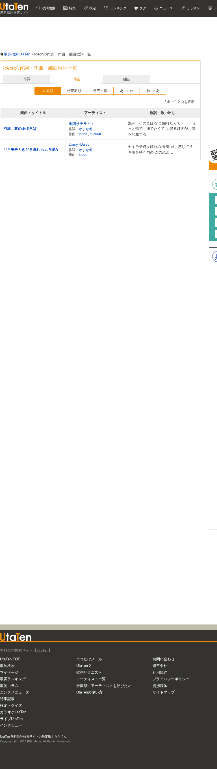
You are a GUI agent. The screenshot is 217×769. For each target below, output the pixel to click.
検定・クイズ (11, 705)
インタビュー (11, 725)
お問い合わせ (164, 659)
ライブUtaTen (11, 719)
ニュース (166, 8)
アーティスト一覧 (91, 679)
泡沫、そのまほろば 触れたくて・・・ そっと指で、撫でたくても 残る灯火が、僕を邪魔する (162, 128)
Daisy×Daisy (79, 144)
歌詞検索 (48, 8)
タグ (142, 8)
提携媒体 (160, 686)
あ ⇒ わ (126, 91)
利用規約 (160, 672)
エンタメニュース (14, 692)
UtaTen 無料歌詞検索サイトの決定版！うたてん (33, 736)
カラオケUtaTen (13, 712)
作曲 (77, 79)
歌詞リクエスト (89, 672)
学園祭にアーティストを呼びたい (103, 686)
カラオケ (193, 8)
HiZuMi (95, 134)
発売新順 (74, 91)
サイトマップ (164, 692)
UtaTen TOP (10, 659)
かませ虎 (85, 129)
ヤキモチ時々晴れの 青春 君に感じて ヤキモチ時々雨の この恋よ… (161, 149)
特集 (72, 8)
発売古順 (100, 91)
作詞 (27, 79)
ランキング (118, 8)
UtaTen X (84, 666)
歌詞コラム (9, 686)
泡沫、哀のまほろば (19, 128)
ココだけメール (89, 659)
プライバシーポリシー (171, 679)
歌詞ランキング (13, 679)
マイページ (9, 672)
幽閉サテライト (81, 124)
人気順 (47, 91)
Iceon (83, 134)
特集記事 (7, 699)
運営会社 (160, 666)
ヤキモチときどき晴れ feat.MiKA (30, 149)
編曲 (127, 79)
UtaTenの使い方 (89, 692)
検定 (92, 8)
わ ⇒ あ (153, 91)
